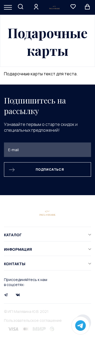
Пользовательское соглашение (33, 320)
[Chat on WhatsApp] (80, 325)
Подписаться (50, 169)
